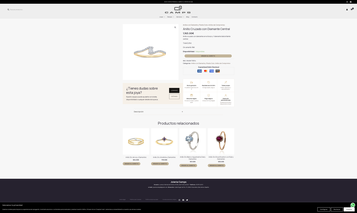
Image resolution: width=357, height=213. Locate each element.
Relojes (169, 17)
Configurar (324, 209)
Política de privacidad (152, 199)
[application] (164, 17)
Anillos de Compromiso (216, 25)
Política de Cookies (135, 199)
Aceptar (349, 209)
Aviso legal (122, 199)
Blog (187, 17)
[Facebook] (351, 2)
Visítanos (174, 96)
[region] (178, 207)
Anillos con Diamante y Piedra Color (195, 25)
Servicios (179, 17)
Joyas (161, 17)
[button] (175, 27)
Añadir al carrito (208, 56)
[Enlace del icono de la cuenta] (347, 9)
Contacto (195, 17)
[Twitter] (187, 200)
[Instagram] (347, 2)
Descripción (158, 111)
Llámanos (174, 90)
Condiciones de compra (169, 199)
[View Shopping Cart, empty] (351, 9)
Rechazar (337, 209)
